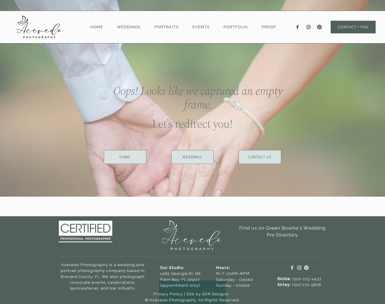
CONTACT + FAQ (353, 27)
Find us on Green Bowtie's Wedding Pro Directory (282, 231)
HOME (96, 26)
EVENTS (200, 26)
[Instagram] (308, 27)
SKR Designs (215, 294)
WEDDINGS (128, 26)
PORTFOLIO (235, 26)
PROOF (269, 26)
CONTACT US (260, 157)
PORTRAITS (166, 26)
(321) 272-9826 (299, 284)
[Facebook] (297, 27)
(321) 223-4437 (299, 278)
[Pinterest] (319, 27)
